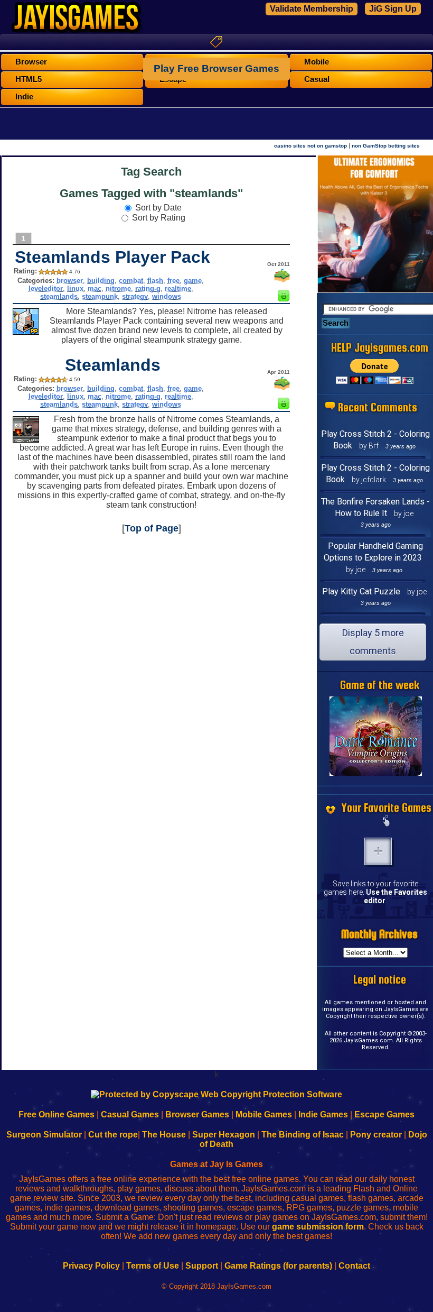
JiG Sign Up (393, 8)
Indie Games (323, 1114)
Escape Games (384, 1114)
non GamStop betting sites (386, 146)
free (173, 281)
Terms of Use (152, 1265)
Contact (354, 1265)
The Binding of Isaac (302, 1134)
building (101, 281)
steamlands (59, 296)
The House (164, 1134)
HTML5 (28, 79)
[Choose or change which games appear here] (386, 822)
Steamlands (113, 364)
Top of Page (151, 528)
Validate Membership (311, 8)
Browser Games (197, 1114)
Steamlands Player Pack (112, 257)
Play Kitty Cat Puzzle (361, 591)
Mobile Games (264, 1114)
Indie (24, 97)
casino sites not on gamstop (310, 146)
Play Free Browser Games (216, 68)
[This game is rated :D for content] (283, 298)
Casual (317, 79)
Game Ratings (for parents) (278, 1265)
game (193, 281)
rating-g (148, 288)
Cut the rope (113, 1134)
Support (201, 1265)
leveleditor (46, 288)
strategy (135, 296)
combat (131, 281)
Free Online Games (56, 1114)
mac (94, 288)
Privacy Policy (91, 1265)
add (378, 851)
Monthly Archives (379, 934)
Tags (216, 42)
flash (155, 281)
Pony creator (376, 1134)
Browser (31, 62)
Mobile (316, 62)
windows (166, 296)
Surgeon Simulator (44, 1134)
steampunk (100, 296)
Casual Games (130, 1114)
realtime (178, 288)
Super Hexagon (223, 1134)
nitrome (118, 288)
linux (75, 288)
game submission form (318, 1226)
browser (70, 281)
